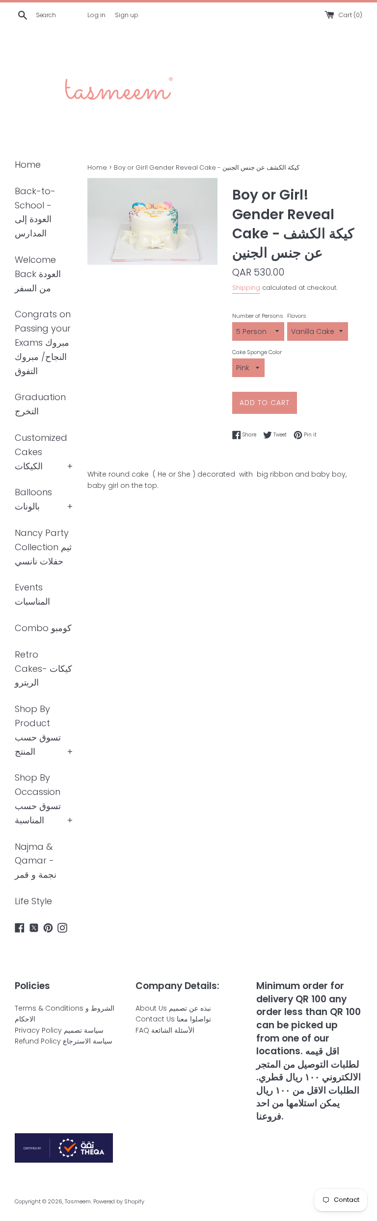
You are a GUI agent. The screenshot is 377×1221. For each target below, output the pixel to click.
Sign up (126, 15)
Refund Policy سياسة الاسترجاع (63, 1041)
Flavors (296, 316)
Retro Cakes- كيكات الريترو (43, 668)
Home (28, 164)
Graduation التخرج (40, 404)
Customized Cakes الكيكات (41, 452)
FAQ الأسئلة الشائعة (164, 1030)
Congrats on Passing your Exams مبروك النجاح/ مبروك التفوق (43, 342)
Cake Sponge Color (257, 352)
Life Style (33, 901)
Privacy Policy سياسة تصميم (59, 1030)
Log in (96, 15)
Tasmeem (78, 1201)
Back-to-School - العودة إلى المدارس (35, 212)
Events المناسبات (32, 594)
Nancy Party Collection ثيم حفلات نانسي (43, 547)
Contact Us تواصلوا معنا (173, 1019)
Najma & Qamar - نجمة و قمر (35, 860)
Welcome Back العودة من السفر (38, 274)
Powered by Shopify (118, 1201)
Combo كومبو (43, 628)
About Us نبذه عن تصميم (173, 1008)
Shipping (246, 287)
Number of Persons (257, 316)
